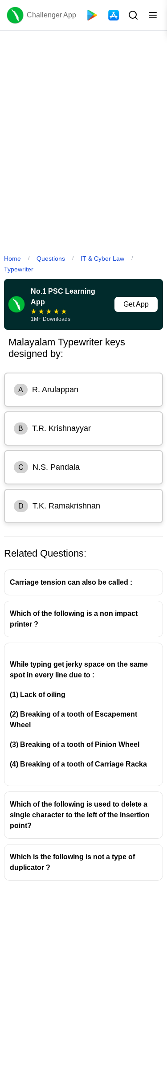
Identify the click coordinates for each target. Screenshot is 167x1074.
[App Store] (113, 15)
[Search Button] (132, 15)
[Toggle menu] (152, 15)
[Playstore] (92, 15)
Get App (136, 304)
